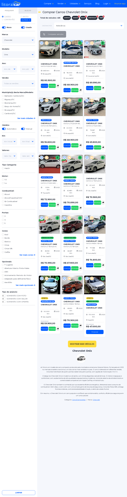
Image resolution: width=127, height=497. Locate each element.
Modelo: (6, 49)
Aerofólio (8, 282)
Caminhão (9, 19)
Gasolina (8, 205)
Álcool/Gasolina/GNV (13, 198)
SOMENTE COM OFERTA (18, 302)
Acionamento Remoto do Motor (18, 275)
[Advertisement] (116, 77)
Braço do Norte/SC (12, 106)
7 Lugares (8, 265)
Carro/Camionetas (78, 400)
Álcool (7, 194)
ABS (6, 272)
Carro (7, 17)
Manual (29, 129)
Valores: (5, 150)
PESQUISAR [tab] (9, 10)
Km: (3, 136)
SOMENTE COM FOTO (16, 296)
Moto (26, 17)
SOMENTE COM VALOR (17, 299)
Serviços (87, 3)
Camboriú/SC (10, 113)
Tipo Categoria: (9, 165)
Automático (11, 129)
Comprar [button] (47, 3)
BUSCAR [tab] (28, 10)
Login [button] (105, 3)
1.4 (5, 183)
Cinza (6, 245)
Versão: (5, 78)
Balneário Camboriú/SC (14, 96)
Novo (9, 27)
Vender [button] (60, 3)
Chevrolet (96, 400)
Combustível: (8, 191)
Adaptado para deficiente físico (17, 279)
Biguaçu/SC (9, 99)
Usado (29, 27)
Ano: (4, 63)
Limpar (18, 493)
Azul (6, 234)
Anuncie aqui (120, 3)
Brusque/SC (9, 110)
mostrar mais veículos (82, 344)
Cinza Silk (8, 248)
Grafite (7, 252)
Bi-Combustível (10, 201)
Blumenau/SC (10, 103)
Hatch (7, 168)
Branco (7, 242)
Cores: (5, 231)
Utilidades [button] (74, 3)
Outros (25, 20)
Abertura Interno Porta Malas (16, 268)
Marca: (5, 34)
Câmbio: (6, 125)
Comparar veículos (55, 34)
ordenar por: (47, 26)
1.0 (5, 180)
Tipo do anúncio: (9, 292)
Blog (97, 3)
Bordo (7, 238)
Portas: (5, 213)
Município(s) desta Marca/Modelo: (17, 92)
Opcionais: (7, 262)
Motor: (5, 176)
